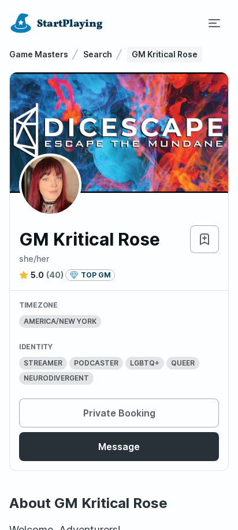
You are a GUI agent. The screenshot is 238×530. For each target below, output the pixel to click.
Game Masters (38, 54)
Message (119, 446)
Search (97, 54)
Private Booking (119, 413)
